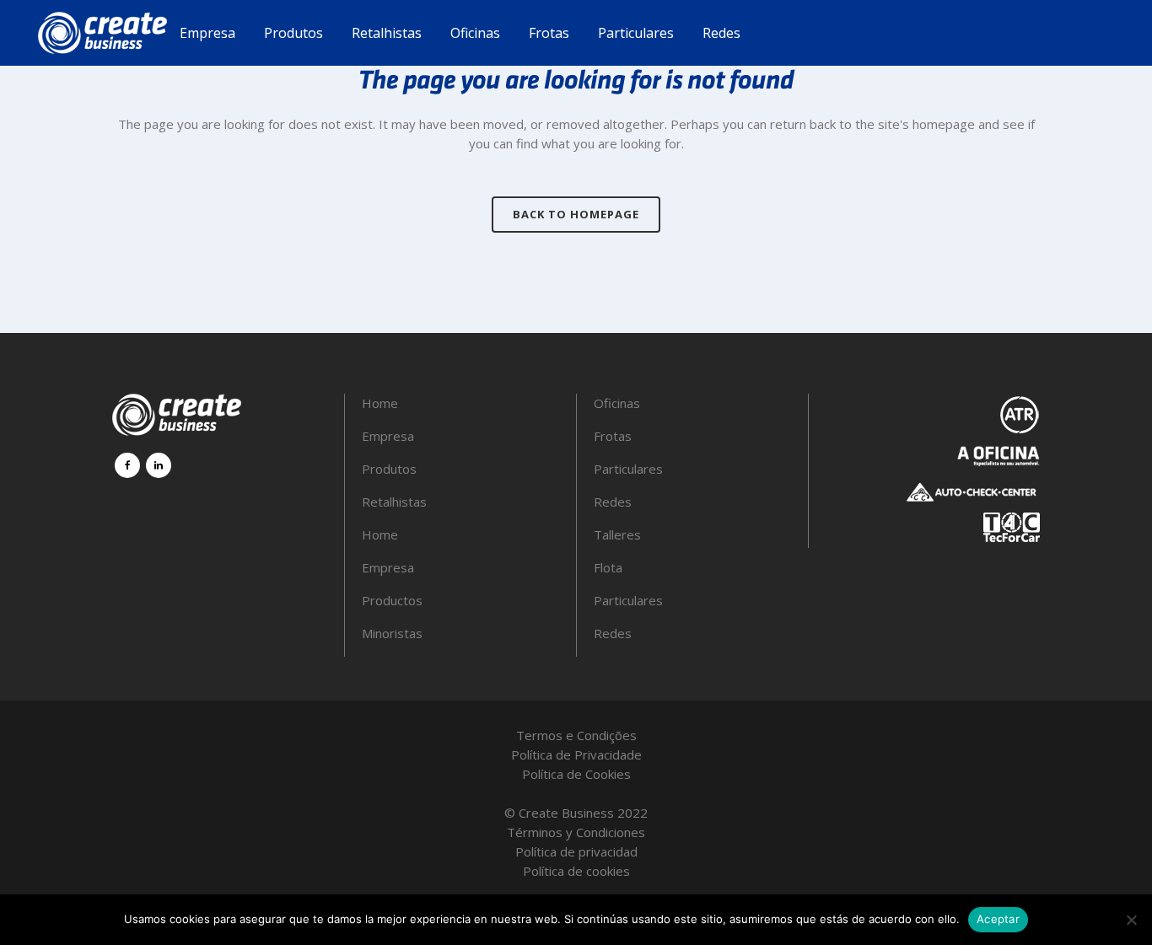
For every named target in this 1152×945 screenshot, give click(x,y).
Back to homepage (576, 214)
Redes (613, 501)
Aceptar (998, 919)
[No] (1130, 919)
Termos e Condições (576, 735)
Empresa (388, 435)
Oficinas (617, 403)
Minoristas (392, 633)
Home (380, 403)
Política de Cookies (576, 773)
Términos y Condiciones (576, 832)
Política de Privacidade (576, 754)
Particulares (628, 468)
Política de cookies (576, 870)
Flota (608, 567)
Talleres (617, 534)
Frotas (613, 435)
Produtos (389, 468)
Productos (392, 600)
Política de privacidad (576, 851)
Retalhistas (394, 501)
